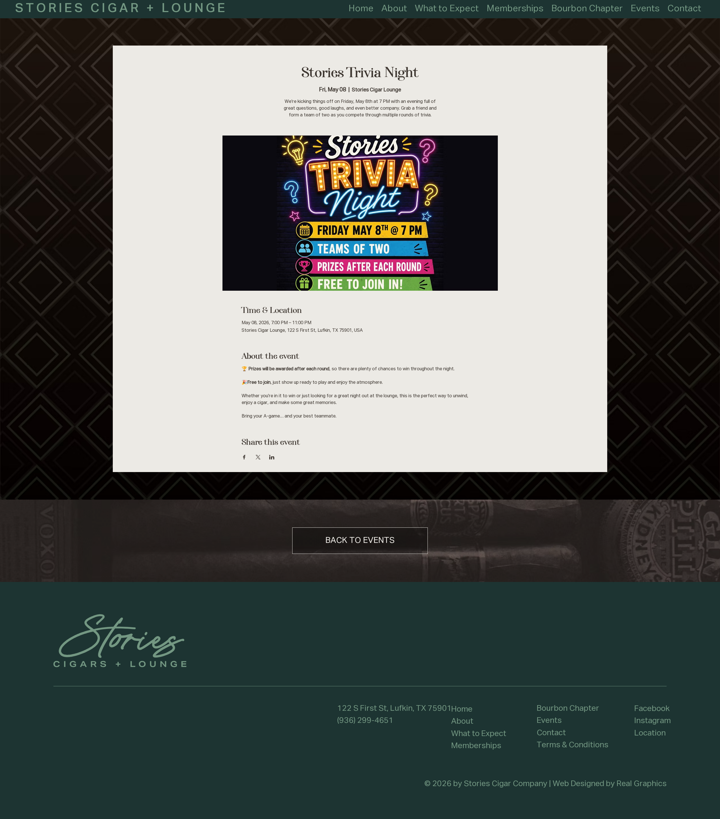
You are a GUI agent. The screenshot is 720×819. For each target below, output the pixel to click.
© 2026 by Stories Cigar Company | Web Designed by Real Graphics (545, 784)
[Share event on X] (258, 457)
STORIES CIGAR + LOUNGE (121, 8)
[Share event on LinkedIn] (271, 457)
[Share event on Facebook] (244, 457)
